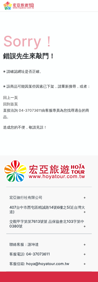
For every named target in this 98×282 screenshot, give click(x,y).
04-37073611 (30, 110)
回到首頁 (10, 104)
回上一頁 (10, 97)
